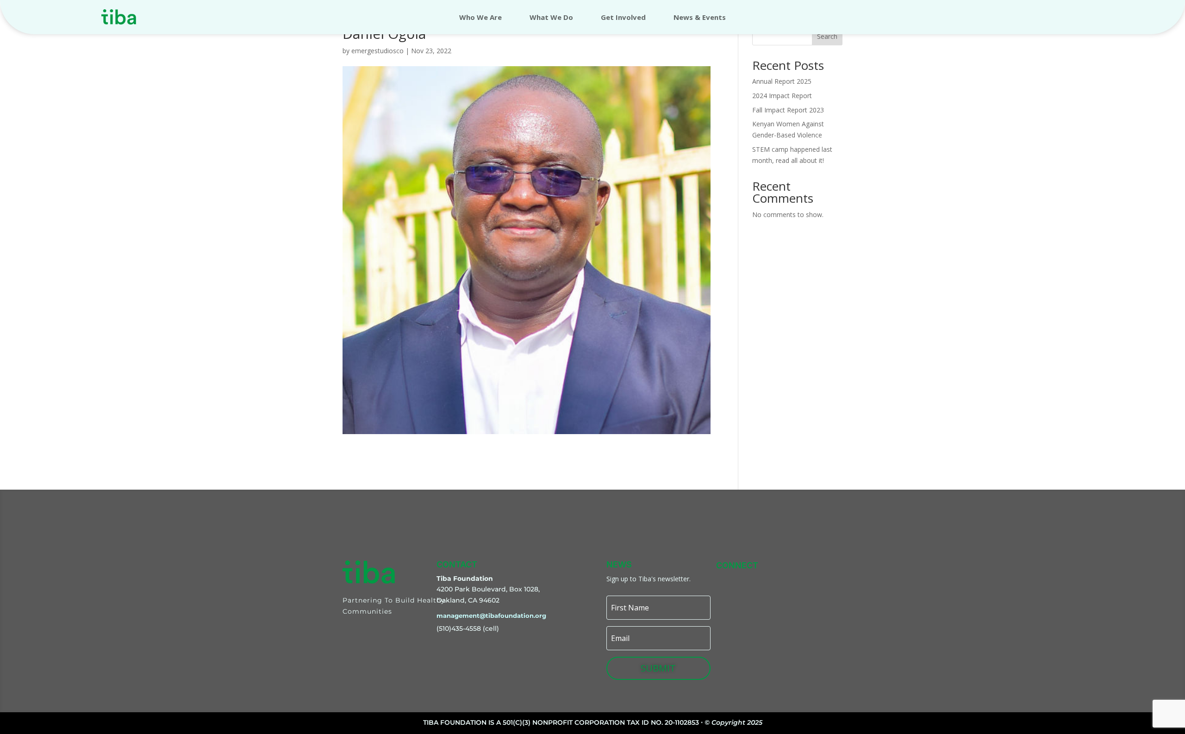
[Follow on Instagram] (746, 580)
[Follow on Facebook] (768, 580)
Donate (1067, 17)
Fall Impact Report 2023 (788, 110)
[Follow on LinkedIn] (810, 580)
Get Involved (623, 18)
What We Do (551, 18)
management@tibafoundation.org (491, 615)
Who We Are (480, 18)
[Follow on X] (789, 580)
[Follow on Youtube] (832, 580)
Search (827, 36)
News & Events (700, 18)
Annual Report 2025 (781, 81)
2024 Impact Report (782, 95)
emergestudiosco (377, 50)
